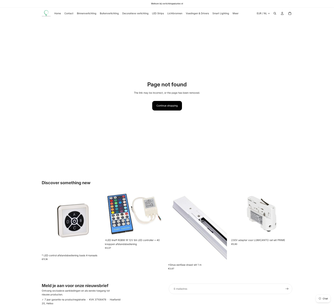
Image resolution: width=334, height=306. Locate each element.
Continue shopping (167, 105)
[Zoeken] (275, 13)
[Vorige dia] (236, 214)
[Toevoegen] (97, 247)
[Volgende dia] (287, 214)
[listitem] (235, 13)
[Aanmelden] (287, 288)
